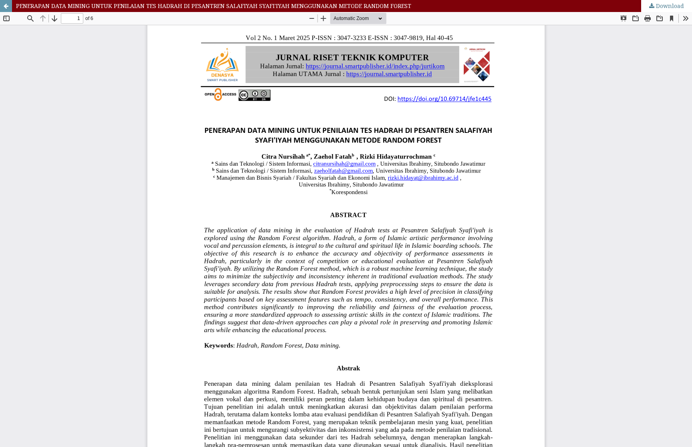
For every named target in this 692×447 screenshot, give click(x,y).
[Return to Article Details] (6, 6)
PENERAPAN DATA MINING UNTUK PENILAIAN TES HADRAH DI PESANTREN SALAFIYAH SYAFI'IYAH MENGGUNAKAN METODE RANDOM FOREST (213, 6)
